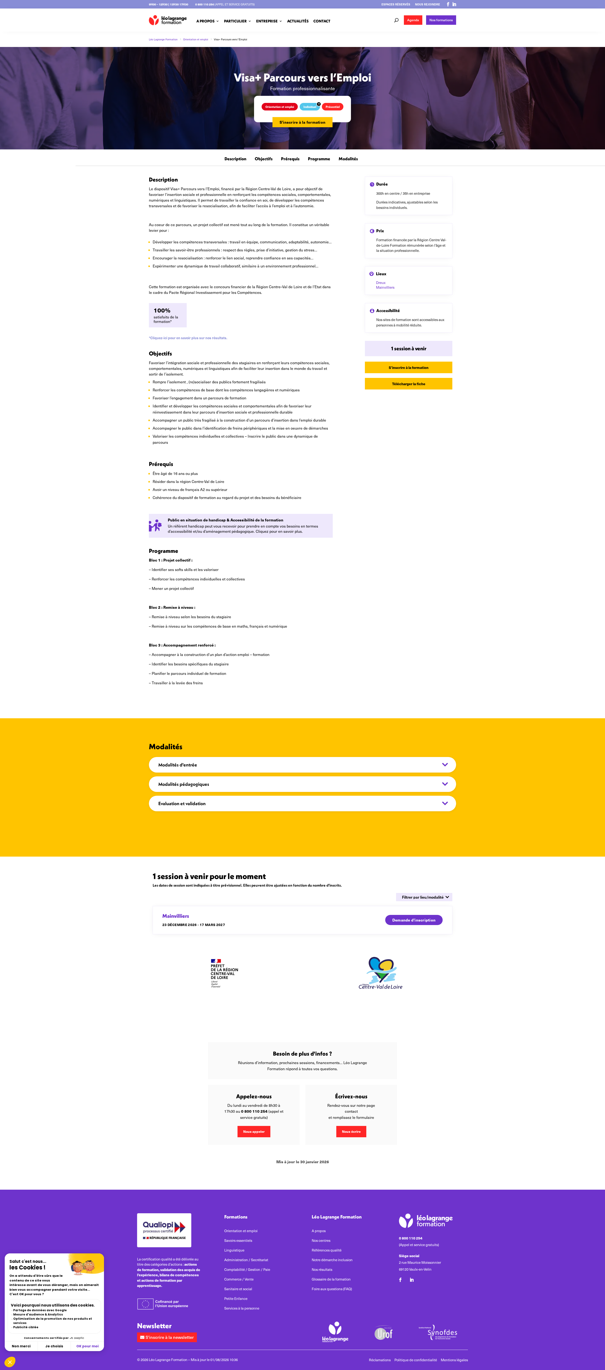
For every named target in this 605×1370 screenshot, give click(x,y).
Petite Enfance (235, 1298)
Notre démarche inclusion (332, 1260)
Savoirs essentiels (238, 1240)
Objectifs (263, 158)
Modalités (348, 158)
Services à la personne (241, 1308)
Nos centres (321, 1240)
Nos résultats (322, 1269)
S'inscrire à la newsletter (170, 1337)
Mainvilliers (385, 287)
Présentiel (333, 107)
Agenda (413, 20)
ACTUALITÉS (298, 21)
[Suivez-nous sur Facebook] (448, 4)
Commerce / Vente (239, 1279)
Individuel (309, 107)
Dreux (380, 282)
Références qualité (326, 1250)
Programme (319, 158)
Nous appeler (254, 1131)
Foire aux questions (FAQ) (332, 1289)
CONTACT (321, 21)
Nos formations (441, 20)
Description (235, 158)
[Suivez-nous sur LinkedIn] (454, 4)
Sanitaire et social (238, 1289)
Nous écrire (351, 1131)
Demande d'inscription (414, 920)
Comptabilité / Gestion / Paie (247, 1269)
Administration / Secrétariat (246, 1260)
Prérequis (290, 158)
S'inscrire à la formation (302, 122)
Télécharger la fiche (408, 383)
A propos (319, 1231)
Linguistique (234, 1250)
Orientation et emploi (279, 107)
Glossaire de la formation (331, 1279)
